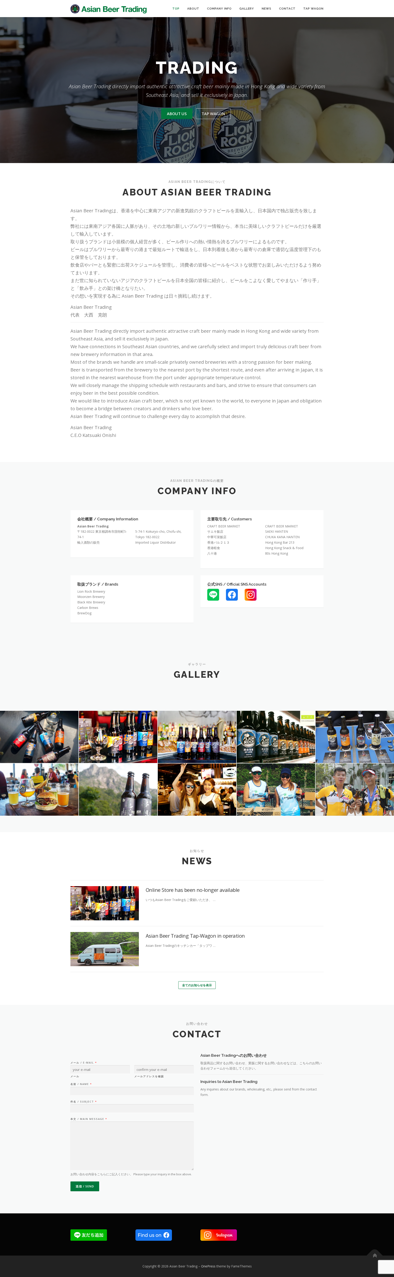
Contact (287, 8)
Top (175, 8)
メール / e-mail (83, 1062)
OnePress (208, 1266)
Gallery (246, 8)
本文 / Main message (88, 1119)
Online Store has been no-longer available (192, 889)
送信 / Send (85, 1186)
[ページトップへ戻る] (375, 1256)
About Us (177, 113)
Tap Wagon (313, 8)
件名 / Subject (83, 1101)
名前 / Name (80, 1084)
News (266, 8)
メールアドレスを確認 (149, 1076)
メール (74, 1076)
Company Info (219, 8)
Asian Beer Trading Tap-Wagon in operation (195, 935)
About (193, 8)
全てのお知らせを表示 (197, 985)
